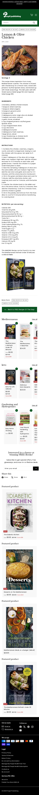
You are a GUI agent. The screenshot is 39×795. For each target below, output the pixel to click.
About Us (5, 779)
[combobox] (19, 23)
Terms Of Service (7, 755)
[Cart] (31, 15)
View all (34, 319)
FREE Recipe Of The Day (10, 29)
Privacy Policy (6, 753)
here (11, 255)
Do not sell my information (10, 761)
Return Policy (6, 758)
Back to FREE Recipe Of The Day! (20, 309)
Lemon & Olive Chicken (27, 29)
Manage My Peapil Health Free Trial (14, 764)
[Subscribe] (36, 469)
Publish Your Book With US (10, 782)
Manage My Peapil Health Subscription (15, 766)
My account (6, 772)
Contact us (5, 769)
